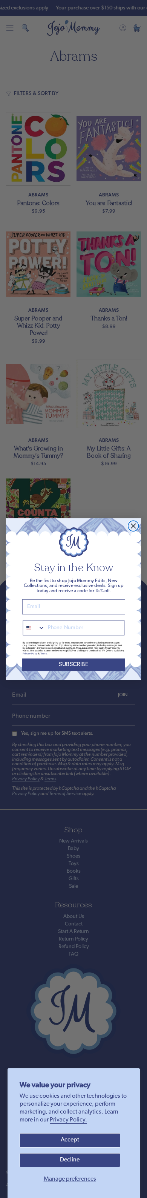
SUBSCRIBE (74, 665)
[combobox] (33, 627)
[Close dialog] (133, 526)
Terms (43, 653)
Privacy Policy (30, 653)
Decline (70, 1160)
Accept (70, 1140)
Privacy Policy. (68, 1120)
